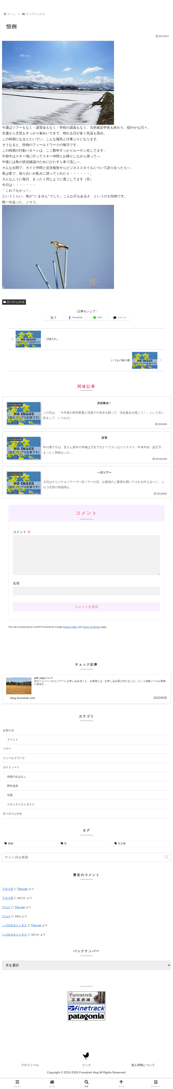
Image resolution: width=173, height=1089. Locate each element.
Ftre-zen (23, 888)
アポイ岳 (7, 888)
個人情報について (143, 1065)
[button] (166, 857)
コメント (22, 532)
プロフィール (30, 1065)
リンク (86, 1065)
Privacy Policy (70, 627)
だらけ (6, 907)
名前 (16, 583)
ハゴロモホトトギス (14, 925)
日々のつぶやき (16, 302)
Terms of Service (91, 627)
